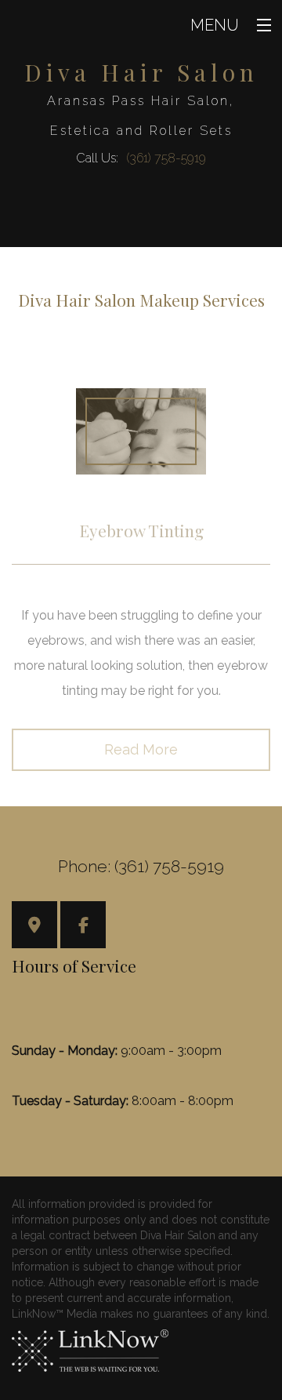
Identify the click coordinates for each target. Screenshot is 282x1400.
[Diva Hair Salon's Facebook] (83, 926)
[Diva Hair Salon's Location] (34, 926)
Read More (141, 749)
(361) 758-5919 (166, 158)
